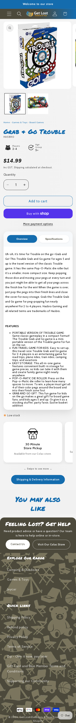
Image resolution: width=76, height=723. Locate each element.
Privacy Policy (17, 637)
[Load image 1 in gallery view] (15, 103)
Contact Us (18, 544)
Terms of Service (20, 646)
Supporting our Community (28, 681)
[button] (9, 14)
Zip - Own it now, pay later (27, 656)
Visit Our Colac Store (51, 544)
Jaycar (11, 589)
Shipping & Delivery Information (37, 479)
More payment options (38, 224)
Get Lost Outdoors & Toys (35, 717)
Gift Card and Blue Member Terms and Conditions (36, 668)
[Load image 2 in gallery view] (38, 103)
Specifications (54, 238)
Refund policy (17, 627)
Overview (22, 238)
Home (7, 122)
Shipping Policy (18, 617)
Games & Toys (19, 122)
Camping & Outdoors (23, 570)
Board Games (37, 122)
